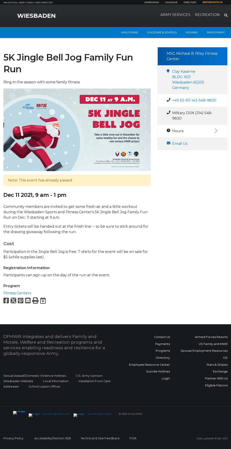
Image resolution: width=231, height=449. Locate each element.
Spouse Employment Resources (204, 350)
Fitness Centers (17, 293)
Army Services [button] (175, 15)
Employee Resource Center (149, 364)
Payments (162, 344)
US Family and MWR (213, 344)
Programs (163, 350)
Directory (190, 2)
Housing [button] (192, 32)
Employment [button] (216, 32)
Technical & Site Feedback (100, 438)
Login (166, 378)
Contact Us (162, 337)
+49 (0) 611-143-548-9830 (194, 100)
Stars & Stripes (217, 364)
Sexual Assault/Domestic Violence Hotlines (34, 375)
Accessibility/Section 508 (52, 438)
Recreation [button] (207, 15)
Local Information (56, 381)
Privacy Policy (13, 438)
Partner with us (212, 2)
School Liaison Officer (44, 386)
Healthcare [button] (129, 32)
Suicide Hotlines (158, 371)
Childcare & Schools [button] (162, 32)
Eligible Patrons (216, 385)
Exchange (220, 371)
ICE (225, 357)
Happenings (151, 2)
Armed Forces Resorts (211, 337)
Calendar (171, 2)
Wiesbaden (36, 15)
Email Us (179, 143)
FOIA (132, 438)
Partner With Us (216, 378)
